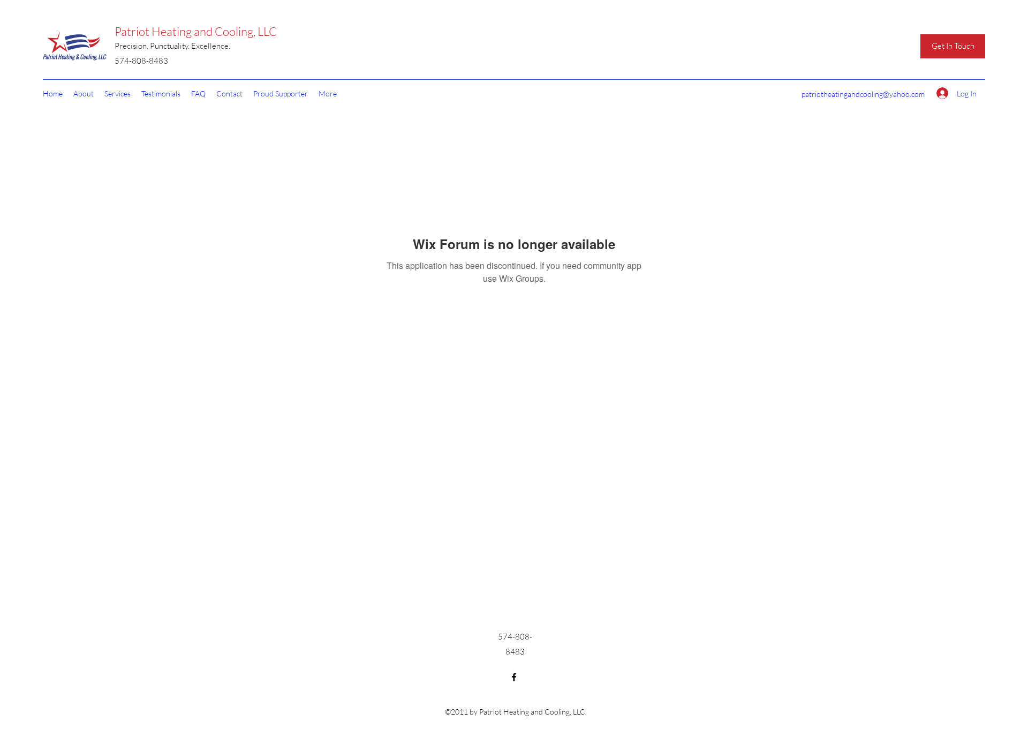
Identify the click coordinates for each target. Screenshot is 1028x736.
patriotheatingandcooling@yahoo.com (863, 94)
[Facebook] (514, 677)
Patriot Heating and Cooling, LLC (196, 31)
